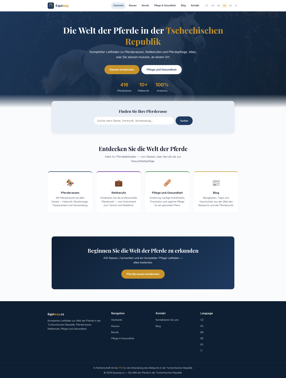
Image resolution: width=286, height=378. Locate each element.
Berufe (145, 5)
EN (218, 5)
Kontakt (195, 5)
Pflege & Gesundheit (165, 5)
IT (236, 5)
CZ (206, 5)
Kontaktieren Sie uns (167, 319)
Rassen (133, 5)
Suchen (184, 121)
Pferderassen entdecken (143, 274)
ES (230, 5)
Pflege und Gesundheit (161, 69)
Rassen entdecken (122, 69)
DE (224, 5)
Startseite (118, 5)
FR (213, 5)
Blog (183, 5)
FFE (121, 368)
